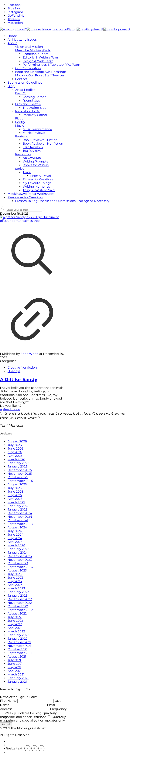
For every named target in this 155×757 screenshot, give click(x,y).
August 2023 (17, 570)
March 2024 (16, 545)
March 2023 (16, 588)
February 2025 (18, 506)
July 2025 (15, 488)
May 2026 (15, 452)
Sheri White (30, 354)
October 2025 (18, 477)
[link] (44, 209)
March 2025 (16, 502)
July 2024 (15, 531)
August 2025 (17, 484)
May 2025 (15, 495)
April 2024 (15, 542)
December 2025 (20, 470)
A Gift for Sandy (18, 379)
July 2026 (15, 445)
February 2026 (18, 463)
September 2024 (20, 524)
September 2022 (20, 610)
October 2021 (17, 649)
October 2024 (18, 520)
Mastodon (15, 23)
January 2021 (17, 681)
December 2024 (20, 513)
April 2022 (15, 628)
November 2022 (20, 603)
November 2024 (20, 516)
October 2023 (18, 563)
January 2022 (17, 638)
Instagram (15, 12)
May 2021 (14, 667)
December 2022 (20, 599)
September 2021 (20, 653)
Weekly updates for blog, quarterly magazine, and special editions (28, 715)
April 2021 (15, 671)
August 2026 (17, 441)
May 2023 (15, 581)
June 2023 (15, 577)
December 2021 (19, 642)
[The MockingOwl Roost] (65, 29)
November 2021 (19, 646)
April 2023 (15, 585)
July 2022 (15, 617)
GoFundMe (16, 15)
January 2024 (18, 552)
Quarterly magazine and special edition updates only (33, 718)
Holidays (14, 371)
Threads (14, 19)
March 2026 (16, 459)
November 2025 (20, 473)
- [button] (27, 748)
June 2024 (15, 534)
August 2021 (17, 656)
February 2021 (18, 678)
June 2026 (15, 448)
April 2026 (15, 455)
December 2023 (20, 556)
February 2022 (18, 635)
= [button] (41, 748)
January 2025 (17, 509)
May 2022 (15, 624)
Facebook (15, 5)
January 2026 (18, 466)
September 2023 (20, 567)
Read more (11, 409)
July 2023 (15, 574)
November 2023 (20, 559)
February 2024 (18, 549)
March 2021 (16, 674)
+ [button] (34, 748)
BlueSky (14, 8)
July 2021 (14, 660)
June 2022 (15, 620)
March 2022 (16, 631)
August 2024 (17, 527)
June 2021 (15, 663)
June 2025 (15, 491)
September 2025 (20, 481)
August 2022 (17, 613)
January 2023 (17, 595)
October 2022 (18, 606)
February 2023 (18, 592)
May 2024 (15, 538)
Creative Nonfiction (22, 367)
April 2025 (15, 499)
